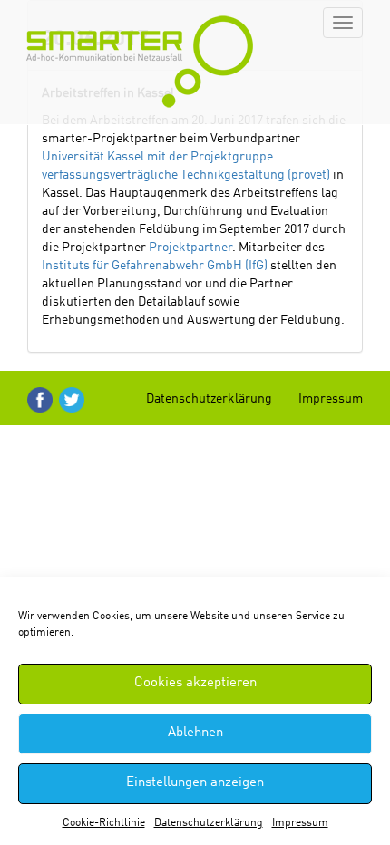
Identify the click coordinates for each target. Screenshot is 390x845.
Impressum (300, 823)
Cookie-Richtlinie (104, 823)
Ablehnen (195, 733)
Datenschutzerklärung (208, 823)
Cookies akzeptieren (195, 683)
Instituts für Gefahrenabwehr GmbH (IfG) (155, 265)
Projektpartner (190, 247)
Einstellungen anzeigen (195, 783)
